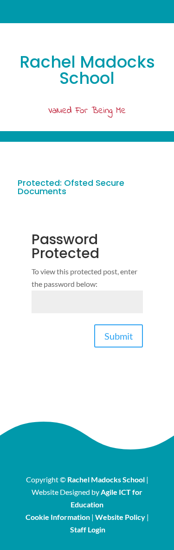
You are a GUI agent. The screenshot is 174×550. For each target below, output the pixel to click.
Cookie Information (58, 516)
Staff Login (87, 529)
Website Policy (120, 516)
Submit (118, 335)
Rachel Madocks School (106, 479)
